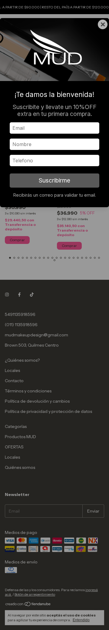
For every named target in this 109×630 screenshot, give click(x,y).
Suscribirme (54, 180)
